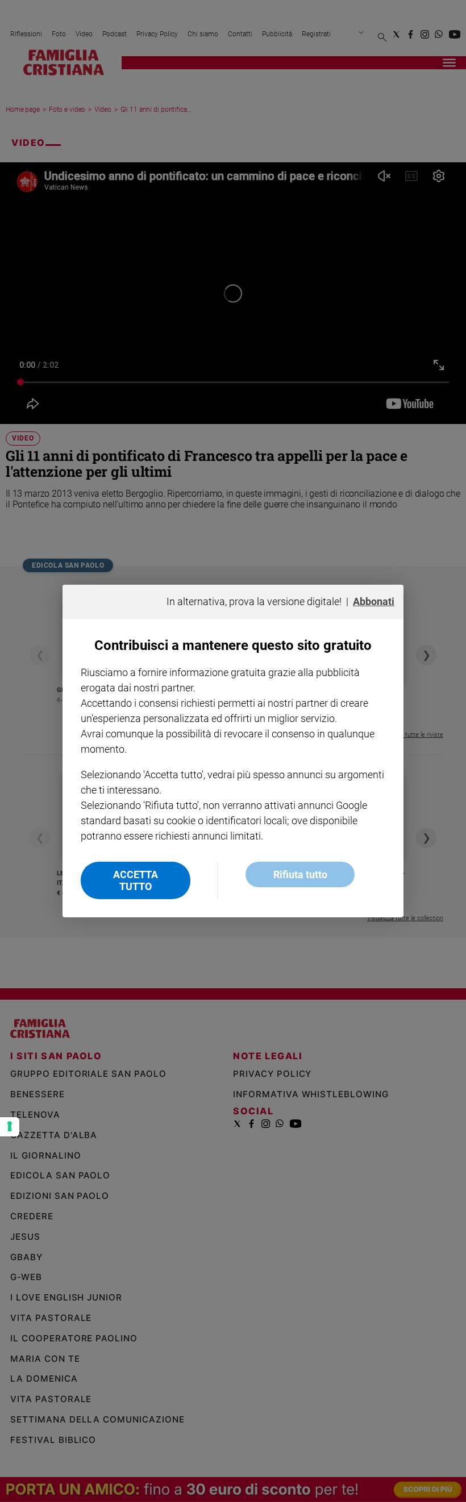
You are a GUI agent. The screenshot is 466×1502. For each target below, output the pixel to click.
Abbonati (373, 601)
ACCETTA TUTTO (135, 880)
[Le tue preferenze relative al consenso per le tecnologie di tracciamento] (9, 1126)
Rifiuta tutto (300, 874)
